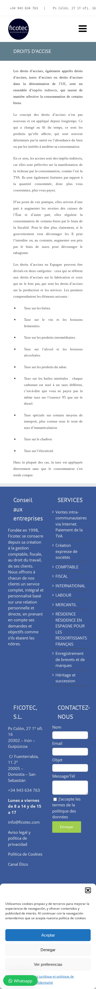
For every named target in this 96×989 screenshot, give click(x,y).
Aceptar (48, 935)
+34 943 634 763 (24, 8)
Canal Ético (18, 864)
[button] (88, 890)
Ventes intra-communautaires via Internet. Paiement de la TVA (70, 524)
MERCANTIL (66, 604)
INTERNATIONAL (70, 585)
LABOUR (63, 595)
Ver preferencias (48, 964)
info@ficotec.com (24, 822)
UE (63, 84)
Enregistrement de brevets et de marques (70, 659)
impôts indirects (44, 90)
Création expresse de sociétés (66, 551)
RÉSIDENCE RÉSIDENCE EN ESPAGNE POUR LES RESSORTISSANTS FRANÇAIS (70, 629)
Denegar (48, 949)
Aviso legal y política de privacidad (19, 838)
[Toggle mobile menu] (83, 28)
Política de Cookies (25, 854)
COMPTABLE (66, 566)
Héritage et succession (65, 678)
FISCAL (61, 576)
